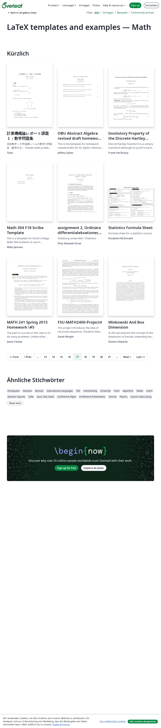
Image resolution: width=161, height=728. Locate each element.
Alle (96, 12)
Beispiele (122, 12)
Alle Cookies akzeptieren (143, 721)
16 (69, 357)
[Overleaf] (12, 5)
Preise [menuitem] (96, 5)
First (14, 357)
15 (61, 357)
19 (93, 357)
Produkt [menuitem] (53, 5)
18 (85, 357)
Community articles (142, 12)
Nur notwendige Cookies (113, 721)
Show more (15, 403)
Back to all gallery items (22, 12)
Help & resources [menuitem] (113, 5)
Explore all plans (94, 468)
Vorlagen (108, 12)
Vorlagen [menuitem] (84, 5)
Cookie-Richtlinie (61, 724)
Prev (27, 357)
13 (45, 357)
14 (53, 357)
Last (140, 357)
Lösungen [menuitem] (68, 5)
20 (101, 357)
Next (127, 357)
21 (109, 357)
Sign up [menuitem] (135, 5)
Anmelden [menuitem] (151, 5)
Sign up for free (66, 468)
